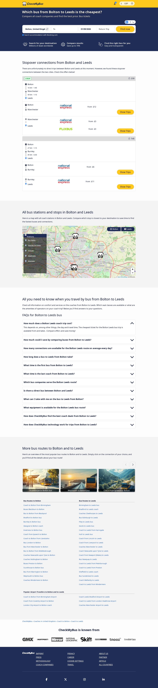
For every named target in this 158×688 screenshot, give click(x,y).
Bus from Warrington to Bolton (35, 572)
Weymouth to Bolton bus (33, 576)
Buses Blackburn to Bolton (33, 509)
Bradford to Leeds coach (88, 509)
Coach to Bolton (63, 621)
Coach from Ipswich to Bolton (35, 534)
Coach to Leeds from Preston (90, 568)
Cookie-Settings (75, 661)
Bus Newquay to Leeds (88, 559)
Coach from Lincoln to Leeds (90, 538)
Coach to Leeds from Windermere (92, 584)
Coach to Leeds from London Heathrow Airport (97, 601)
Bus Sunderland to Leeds (89, 576)
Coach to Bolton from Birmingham (37, 505)
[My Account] (115, 3)
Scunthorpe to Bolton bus (33, 568)
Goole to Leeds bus (86, 526)
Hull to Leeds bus (86, 534)
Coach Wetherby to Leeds (89, 580)
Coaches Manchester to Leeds (90, 547)
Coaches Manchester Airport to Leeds (93, 605)
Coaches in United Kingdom (45, 621)
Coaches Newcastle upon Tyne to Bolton (39, 555)
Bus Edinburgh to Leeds (88, 517)
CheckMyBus (27, 621)
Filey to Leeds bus (86, 522)
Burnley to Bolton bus (32, 522)
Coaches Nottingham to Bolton (35, 559)
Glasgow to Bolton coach (33, 526)
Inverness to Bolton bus (32, 530)
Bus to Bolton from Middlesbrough (37, 551)
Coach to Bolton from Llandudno (36, 538)
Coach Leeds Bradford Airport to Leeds (94, 597)
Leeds (129, 229)
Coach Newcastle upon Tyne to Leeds (93, 551)
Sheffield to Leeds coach (88, 572)
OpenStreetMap (122, 277)
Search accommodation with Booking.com (40, 35)
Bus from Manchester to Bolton (35, 547)
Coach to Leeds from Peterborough (93, 563)
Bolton (115, 229)
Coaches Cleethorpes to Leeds (91, 513)
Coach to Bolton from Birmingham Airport (40, 597)
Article (102, 661)
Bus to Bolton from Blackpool (35, 513)
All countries (106, 664)
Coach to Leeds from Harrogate (91, 530)
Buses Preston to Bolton (32, 563)
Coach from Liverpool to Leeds (91, 543)
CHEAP (27, 78)
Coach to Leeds (77, 621)
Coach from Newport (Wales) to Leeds (94, 555)
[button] (74, 268)
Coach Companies (44, 664)
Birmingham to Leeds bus (89, 505)
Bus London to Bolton (32, 543)
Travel (70, 664)
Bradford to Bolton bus (32, 517)
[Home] (32, 3)
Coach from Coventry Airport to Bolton (38, 601)
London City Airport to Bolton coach (37, 605)
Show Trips (125, 112)
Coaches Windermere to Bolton (35, 580)
